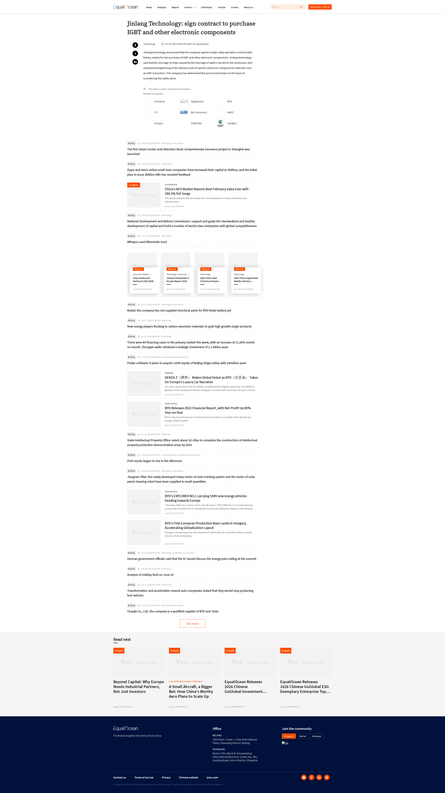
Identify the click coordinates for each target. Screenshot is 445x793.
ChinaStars (206, 7)
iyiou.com (212, 777)
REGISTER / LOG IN (320, 7)
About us (248, 7)
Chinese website (188, 777)
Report (175, 7)
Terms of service (143, 777)
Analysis (161, 7)
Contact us (119, 777)
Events (234, 7)
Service (222, 7)
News (149, 7)
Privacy (166, 777)
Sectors (188, 7)
